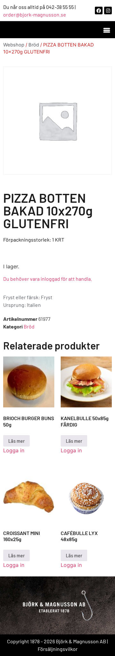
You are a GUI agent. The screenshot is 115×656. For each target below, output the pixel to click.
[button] (106, 30)
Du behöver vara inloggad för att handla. (47, 279)
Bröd (33, 45)
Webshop (13, 45)
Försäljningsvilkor (58, 649)
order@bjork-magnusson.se (34, 14)
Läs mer (16, 441)
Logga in (13, 450)
